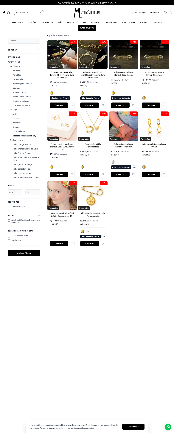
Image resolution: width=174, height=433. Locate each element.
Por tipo (13, 110)
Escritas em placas (21, 101)
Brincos (16, 127)
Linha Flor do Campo (22, 153)
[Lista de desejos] (165, 12)
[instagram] (8, 13)
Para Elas (17, 71)
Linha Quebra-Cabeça (22, 164)
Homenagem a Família (22, 84)
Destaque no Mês (17, 140)
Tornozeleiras (19, 131)
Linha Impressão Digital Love (25, 149)
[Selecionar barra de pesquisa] (41, 12)
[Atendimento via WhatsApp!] (168, 427)
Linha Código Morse (22, 144)
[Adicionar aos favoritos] (72, 105)
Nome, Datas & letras (22, 97)
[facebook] (4, 13)
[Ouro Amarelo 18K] (52, 93)
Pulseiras (17, 123)
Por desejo (15, 66)
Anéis (15, 114)
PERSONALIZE (14, 62)
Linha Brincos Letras (22, 173)
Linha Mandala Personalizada (26, 178)
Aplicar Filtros (24, 253)
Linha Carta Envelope (22, 169)
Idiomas (16, 88)
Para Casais (18, 79)
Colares (16, 118)
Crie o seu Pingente (21, 105)
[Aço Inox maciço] (113, 162)
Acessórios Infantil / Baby (24, 136)
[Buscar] (37, 41)
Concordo (133, 427)
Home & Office (19, 92)
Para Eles (17, 75)
